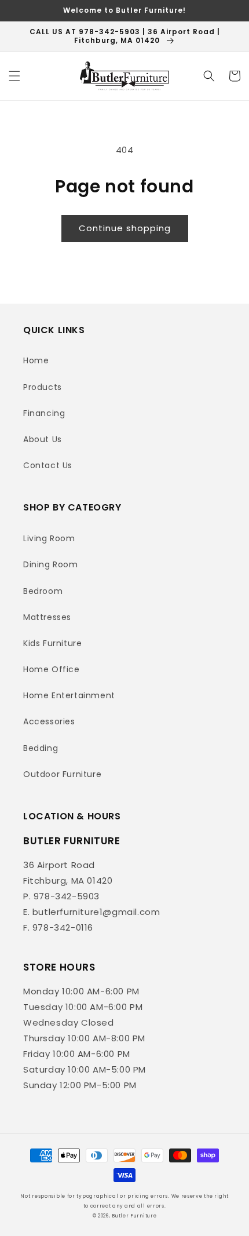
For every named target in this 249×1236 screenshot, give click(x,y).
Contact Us (47, 465)
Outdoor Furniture (62, 774)
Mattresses (47, 617)
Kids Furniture (52, 643)
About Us (42, 439)
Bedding (40, 748)
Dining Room (50, 564)
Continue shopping (125, 228)
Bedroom (43, 591)
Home (36, 360)
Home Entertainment (69, 695)
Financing (44, 413)
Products (42, 387)
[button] (14, 76)
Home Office (51, 669)
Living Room (49, 538)
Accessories (49, 721)
